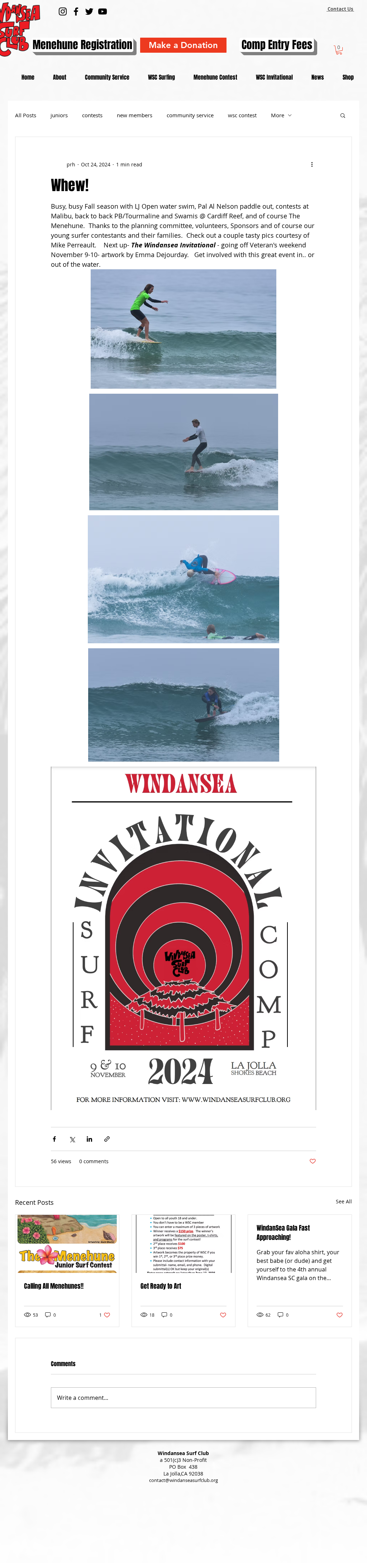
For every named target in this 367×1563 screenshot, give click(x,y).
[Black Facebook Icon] (76, 11)
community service (190, 115)
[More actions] (312, 164)
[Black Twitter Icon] (89, 11)
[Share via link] (107, 1139)
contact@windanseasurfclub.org (183, 1480)
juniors (59, 115)
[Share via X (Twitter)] (71, 1139)
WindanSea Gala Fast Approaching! (283, 1232)
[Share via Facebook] (54, 1139)
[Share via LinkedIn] (89, 1139)
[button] (339, 50)
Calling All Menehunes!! (54, 1286)
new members (134, 115)
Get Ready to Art (160, 1286)
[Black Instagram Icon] (62, 11)
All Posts (25, 115)
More (277, 115)
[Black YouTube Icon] (102, 11)
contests (92, 115)
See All (344, 1201)
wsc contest (242, 115)
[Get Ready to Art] (183, 1244)
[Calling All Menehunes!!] (67, 1244)
